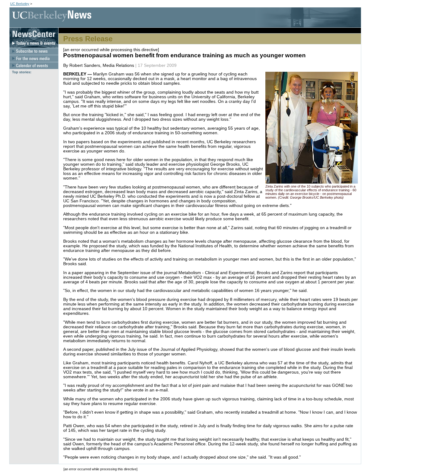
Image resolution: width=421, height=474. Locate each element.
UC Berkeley (19, 4)
